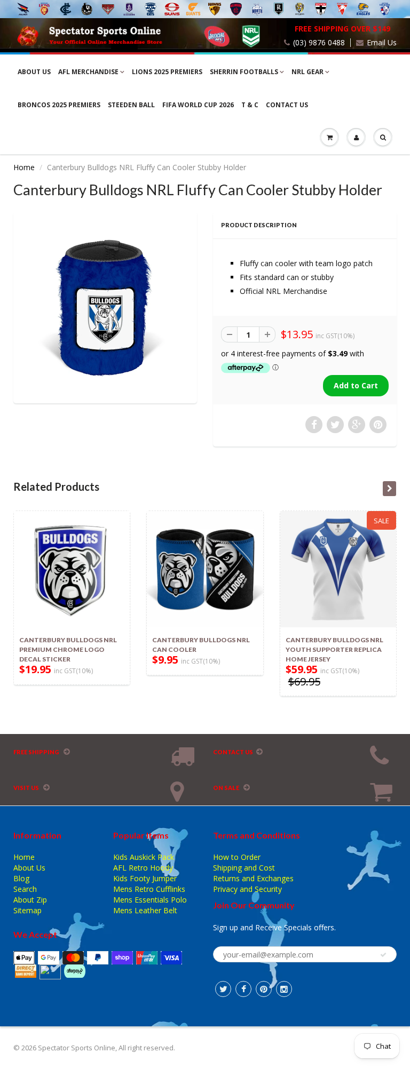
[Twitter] (223, 989)
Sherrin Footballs (244, 71)
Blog (21, 878)
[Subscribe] (383, 954)
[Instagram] (284, 989)
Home (24, 167)
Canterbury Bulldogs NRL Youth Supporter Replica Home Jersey (334, 649)
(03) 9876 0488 (319, 42)
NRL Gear (307, 71)
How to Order (237, 857)
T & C (249, 104)
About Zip (30, 900)
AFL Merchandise (88, 71)
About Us (34, 71)
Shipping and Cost (244, 868)
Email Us (382, 42)
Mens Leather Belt (145, 910)
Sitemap (27, 910)
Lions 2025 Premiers (167, 71)
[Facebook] (243, 989)
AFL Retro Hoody (143, 868)
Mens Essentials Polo (150, 900)
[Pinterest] (264, 989)
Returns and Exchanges (253, 878)
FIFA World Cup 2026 (198, 104)
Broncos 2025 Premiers (59, 104)
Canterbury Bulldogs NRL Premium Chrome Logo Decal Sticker (68, 649)
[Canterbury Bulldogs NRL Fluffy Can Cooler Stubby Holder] (105, 306)
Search (25, 889)
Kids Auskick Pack (143, 857)
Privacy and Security (247, 889)
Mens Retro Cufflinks (149, 889)
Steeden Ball (131, 104)
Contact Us (287, 104)
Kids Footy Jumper (145, 878)
